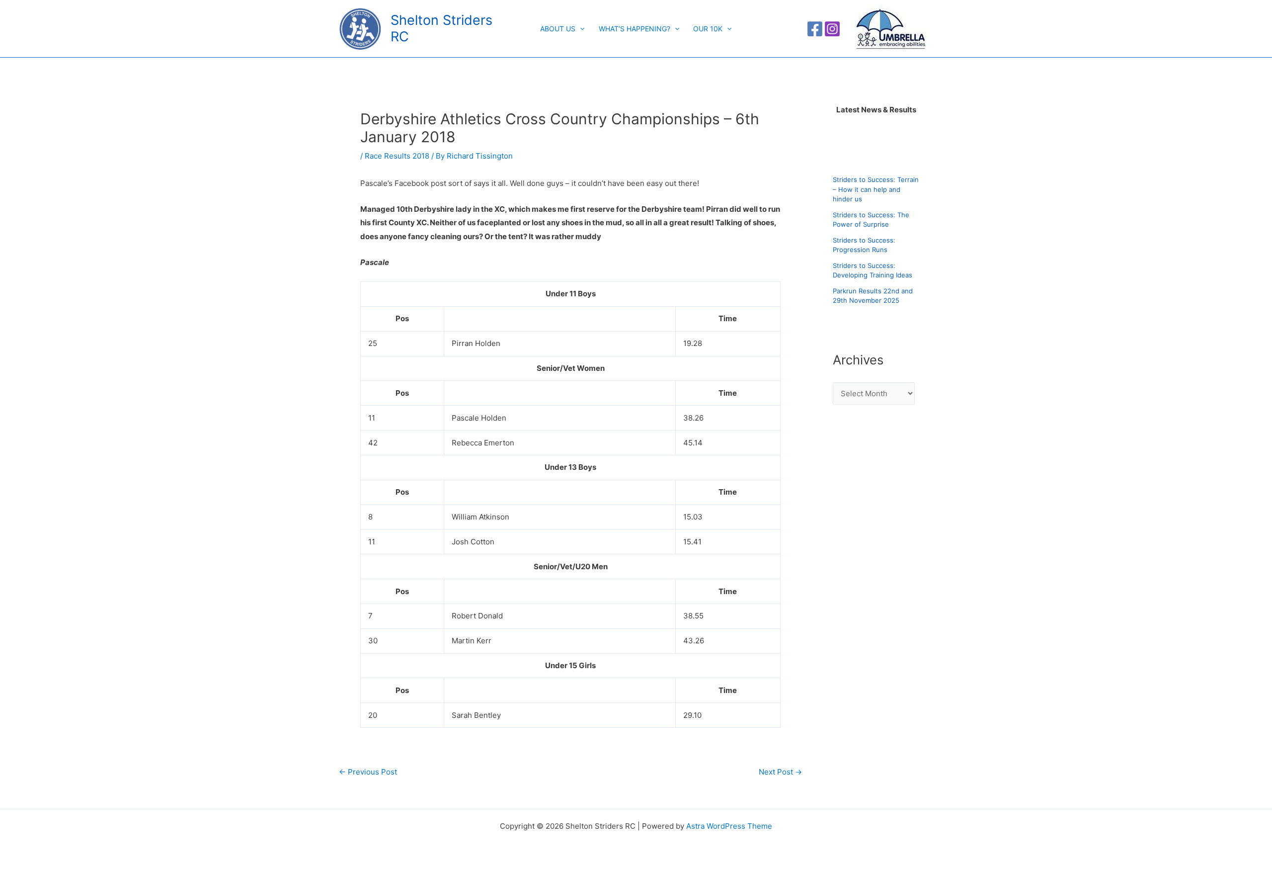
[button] (579, 28)
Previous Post (368, 772)
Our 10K (707, 28)
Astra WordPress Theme (729, 826)
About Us (557, 28)
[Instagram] (832, 28)
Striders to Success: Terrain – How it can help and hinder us (876, 189)
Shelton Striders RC (441, 28)
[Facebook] (814, 28)
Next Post (780, 772)
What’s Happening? (634, 28)
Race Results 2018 (397, 156)
